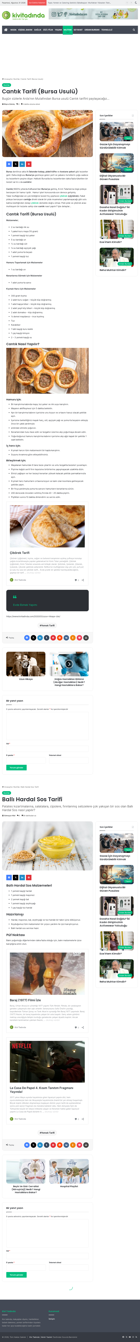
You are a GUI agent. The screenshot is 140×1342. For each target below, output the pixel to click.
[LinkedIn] (22, 164)
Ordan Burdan (91, 30)
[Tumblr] (46, 638)
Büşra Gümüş (9, 104)
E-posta (10, 755)
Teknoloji (106, 30)
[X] (15, 164)
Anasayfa (8, 79)
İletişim (52, 1319)
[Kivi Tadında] (23, 15)
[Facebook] (9, 164)
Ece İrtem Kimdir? (111, 242)
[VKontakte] (66, 638)
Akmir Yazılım (46, 1337)
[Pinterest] (28, 164)
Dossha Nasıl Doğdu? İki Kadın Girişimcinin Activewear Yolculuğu (115, 210)
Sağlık (37, 30)
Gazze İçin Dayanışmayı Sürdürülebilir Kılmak (115, 146)
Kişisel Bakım (25, 30)
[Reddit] (59, 638)
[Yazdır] (86, 638)
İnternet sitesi (55, 755)
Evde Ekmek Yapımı (25, 604)
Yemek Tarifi (48, 625)
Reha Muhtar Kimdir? (113, 270)
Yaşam (58, 30)
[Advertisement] (70, 54)
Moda (13, 30)
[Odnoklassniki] (73, 638)
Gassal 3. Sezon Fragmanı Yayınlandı (63, 3)
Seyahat (78, 30)
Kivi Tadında (34, 1337)
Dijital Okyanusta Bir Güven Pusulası (113, 177)
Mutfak (68, 30)
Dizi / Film (48, 30)
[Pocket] (79, 638)
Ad (8, 743)
